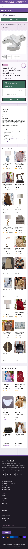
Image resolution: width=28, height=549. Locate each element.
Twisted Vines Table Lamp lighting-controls (8, 228)
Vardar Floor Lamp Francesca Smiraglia (7, 249)
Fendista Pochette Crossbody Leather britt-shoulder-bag (7, 435)
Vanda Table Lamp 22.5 (7, 311)
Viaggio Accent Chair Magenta (19, 228)
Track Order (5, 503)
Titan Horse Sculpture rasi (19, 185)
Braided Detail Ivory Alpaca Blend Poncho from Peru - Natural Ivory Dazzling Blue (7, 270)
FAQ (3, 501)
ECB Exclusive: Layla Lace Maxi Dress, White (19, 435)
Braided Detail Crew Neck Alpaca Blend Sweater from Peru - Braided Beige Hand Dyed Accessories (19, 249)
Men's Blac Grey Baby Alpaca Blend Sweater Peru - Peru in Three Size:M (19, 354)
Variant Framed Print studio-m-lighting (7, 290)
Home (2, 24)
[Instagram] (6, 474)
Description (5, 109)
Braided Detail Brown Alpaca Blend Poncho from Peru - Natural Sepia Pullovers (7, 206)
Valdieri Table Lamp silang (19, 206)
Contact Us (4, 498)
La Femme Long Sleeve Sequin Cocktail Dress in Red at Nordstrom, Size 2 (20, 383)
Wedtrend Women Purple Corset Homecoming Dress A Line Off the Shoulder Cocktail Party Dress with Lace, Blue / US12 (7, 383)
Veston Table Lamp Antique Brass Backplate (7, 164)
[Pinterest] (21, 474)
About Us (4, 495)
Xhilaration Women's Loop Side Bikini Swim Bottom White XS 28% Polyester (7, 409)
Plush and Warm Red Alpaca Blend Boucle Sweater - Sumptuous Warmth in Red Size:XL (20, 312)
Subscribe (6, 532)
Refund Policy (5, 510)
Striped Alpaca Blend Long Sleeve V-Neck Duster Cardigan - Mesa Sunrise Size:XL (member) (7, 185)
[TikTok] (14, 474)
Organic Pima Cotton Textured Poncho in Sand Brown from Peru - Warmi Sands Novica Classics (20, 290)
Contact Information (7, 520)
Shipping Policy (5, 518)
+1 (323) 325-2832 (6, 485)
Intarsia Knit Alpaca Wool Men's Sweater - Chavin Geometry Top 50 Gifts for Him (19, 270)
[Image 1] (4, 57)
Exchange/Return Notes (8, 129)
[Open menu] (2, 6)
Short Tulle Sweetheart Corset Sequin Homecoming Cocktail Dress (20, 409)
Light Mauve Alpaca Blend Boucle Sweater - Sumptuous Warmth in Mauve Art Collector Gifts (20, 164)
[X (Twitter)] (17, 474)
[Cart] (25, 6)
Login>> (7, 393)
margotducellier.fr (6, 10)
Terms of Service (6, 515)
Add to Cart (14, 19)
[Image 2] (9, 57)
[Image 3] (13, 57)
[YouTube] (10, 474)
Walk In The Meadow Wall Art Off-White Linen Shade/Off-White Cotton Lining (20, 333)
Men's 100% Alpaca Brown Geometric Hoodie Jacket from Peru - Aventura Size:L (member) (7, 333)
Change (22, 90)
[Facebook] (3, 474)
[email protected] (15, 138)
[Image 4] (18, 57)
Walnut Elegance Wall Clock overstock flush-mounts (7, 354)
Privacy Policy (5, 513)
